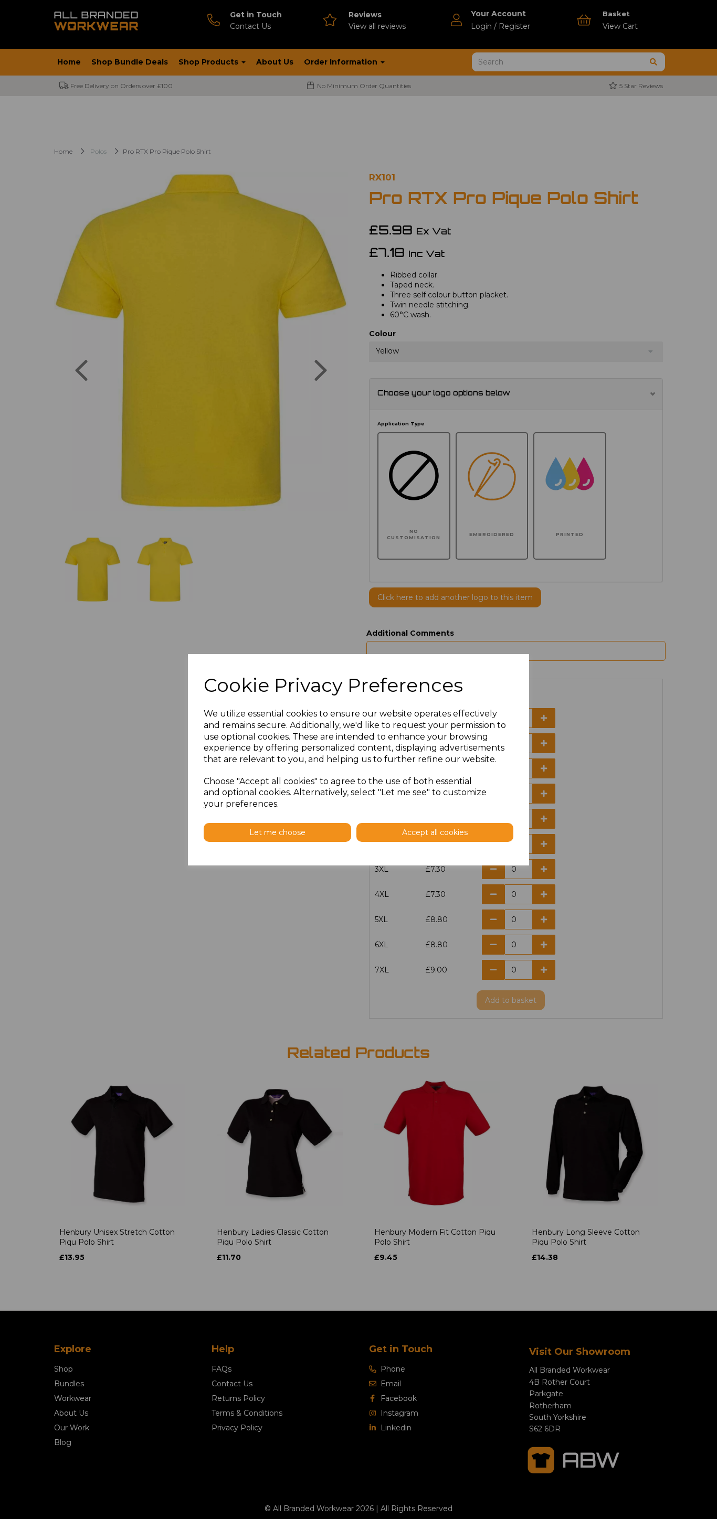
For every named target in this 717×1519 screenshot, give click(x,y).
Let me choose (277, 832)
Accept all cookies (435, 832)
